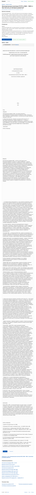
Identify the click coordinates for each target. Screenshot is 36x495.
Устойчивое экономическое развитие (9, 485)
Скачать (17, 44)
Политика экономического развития (25, 484)
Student (8, 492)
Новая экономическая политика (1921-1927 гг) (10, 474)
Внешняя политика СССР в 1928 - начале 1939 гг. (11, 466)
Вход (22, 1)
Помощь (25, 1)
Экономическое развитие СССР (8, 467)
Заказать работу (31, 1)
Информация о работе (17, 457)
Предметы (3, 4)
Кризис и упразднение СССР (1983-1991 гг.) (10, 476)
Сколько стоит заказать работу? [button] (19, 39)
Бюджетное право (9, 4)
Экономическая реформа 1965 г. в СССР (9, 462)
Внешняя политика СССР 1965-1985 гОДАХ (10, 469)
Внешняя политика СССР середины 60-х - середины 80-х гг (13, 477)
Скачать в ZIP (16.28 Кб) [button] (6, 39)
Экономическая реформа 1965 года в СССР (10, 471)
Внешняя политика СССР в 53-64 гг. (8, 464)
